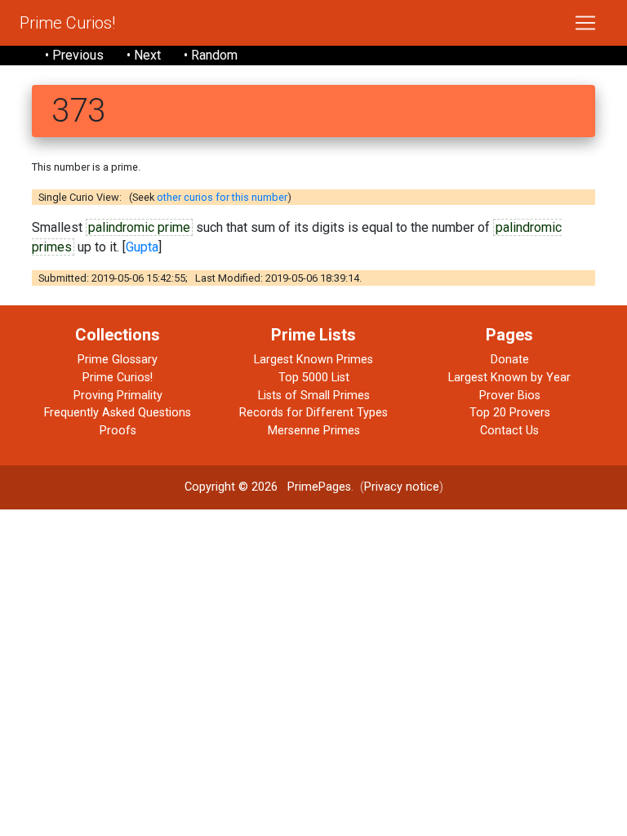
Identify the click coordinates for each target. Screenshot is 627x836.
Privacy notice (401, 487)
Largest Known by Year (509, 378)
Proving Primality (117, 395)
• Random (211, 55)
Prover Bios (509, 395)
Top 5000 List (313, 378)
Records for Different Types (313, 413)
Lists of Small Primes (314, 395)
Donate (510, 360)
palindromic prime (139, 227)
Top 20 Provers (509, 413)
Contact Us (509, 431)
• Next (144, 55)
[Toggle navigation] (585, 22)
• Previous (74, 55)
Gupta (142, 247)
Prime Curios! (67, 23)
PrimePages (319, 487)
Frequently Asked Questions (117, 413)
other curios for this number (222, 197)
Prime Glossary (118, 360)
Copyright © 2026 (231, 487)
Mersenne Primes (314, 431)
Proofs (118, 431)
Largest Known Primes (313, 360)
